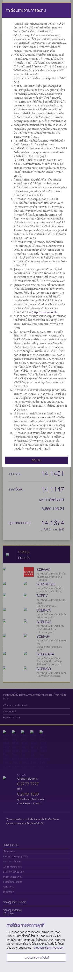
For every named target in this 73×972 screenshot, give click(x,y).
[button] (36, 460)
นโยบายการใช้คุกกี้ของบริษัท (49, 947)
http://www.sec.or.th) (45, 312)
